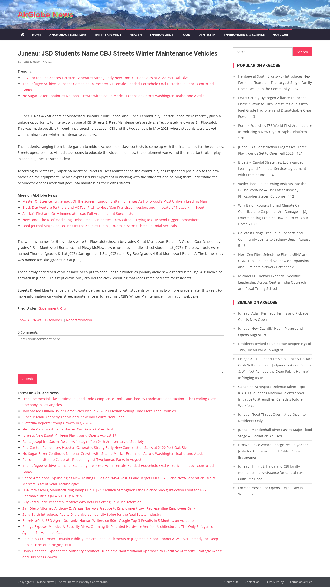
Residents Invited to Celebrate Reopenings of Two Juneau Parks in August (81, 459)
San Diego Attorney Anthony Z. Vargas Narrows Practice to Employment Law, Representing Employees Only (108, 508)
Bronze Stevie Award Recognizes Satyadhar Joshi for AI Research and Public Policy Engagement (273, 451)
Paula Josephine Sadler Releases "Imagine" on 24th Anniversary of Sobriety (83, 441)
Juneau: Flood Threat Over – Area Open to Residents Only (272, 417)
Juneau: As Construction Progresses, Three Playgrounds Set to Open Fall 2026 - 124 (272, 150)
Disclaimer (53, 320)
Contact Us (252, 582)
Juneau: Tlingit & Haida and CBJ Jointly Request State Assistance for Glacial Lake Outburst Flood (271, 472)
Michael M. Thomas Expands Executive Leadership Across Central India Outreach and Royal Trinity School (272, 282)
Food (185, 34)
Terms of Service (301, 582)
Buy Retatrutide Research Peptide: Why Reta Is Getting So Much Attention (82, 502)
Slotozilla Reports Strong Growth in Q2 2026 (57, 423)
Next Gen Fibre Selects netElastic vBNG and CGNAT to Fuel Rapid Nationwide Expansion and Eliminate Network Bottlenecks (273, 260)
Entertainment (108, 34)
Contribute (231, 582)
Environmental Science (244, 34)
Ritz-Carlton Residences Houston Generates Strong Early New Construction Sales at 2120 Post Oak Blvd (105, 77)
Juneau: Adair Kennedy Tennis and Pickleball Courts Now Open (73, 417)
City (63, 308)
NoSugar (280, 34)
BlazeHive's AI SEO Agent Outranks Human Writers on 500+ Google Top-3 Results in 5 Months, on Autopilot (108, 520)
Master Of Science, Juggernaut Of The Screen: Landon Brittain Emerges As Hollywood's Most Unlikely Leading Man (114, 201)
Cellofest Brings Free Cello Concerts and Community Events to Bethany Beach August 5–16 (274, 239)
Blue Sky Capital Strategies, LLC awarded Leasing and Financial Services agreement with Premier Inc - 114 (272, 168)
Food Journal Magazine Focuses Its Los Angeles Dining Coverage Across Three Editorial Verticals (99, 225)
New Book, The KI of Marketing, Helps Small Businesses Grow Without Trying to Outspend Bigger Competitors (110, 219)
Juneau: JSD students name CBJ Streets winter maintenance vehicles (118, 53)
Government (48, 308)
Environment (161, 34)
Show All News (29, 320)
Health (135, 34)
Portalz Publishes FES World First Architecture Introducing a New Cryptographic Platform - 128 (275, 131)
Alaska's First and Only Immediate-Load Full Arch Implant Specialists (77, 213)
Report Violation (79, 320)
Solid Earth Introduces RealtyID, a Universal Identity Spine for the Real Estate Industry (91, 514)
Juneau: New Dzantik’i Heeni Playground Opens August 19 (270, 331)
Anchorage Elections (67, 34)
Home (36, 34)
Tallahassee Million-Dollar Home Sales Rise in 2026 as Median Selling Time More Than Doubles (99, 411)
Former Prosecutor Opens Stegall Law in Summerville (270, 491)
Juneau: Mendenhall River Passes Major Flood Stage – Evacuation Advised (275, 432)
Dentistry (207, 34)
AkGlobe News (45, 14)
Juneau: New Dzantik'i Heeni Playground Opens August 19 (69, 435)
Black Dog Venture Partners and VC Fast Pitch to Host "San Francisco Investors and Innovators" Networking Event (113, 207)
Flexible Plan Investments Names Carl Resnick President (67, 429)
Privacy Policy (274, 582)
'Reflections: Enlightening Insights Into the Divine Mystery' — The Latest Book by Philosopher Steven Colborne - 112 (272, 190)
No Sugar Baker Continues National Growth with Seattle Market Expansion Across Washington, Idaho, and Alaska (113, 95)
